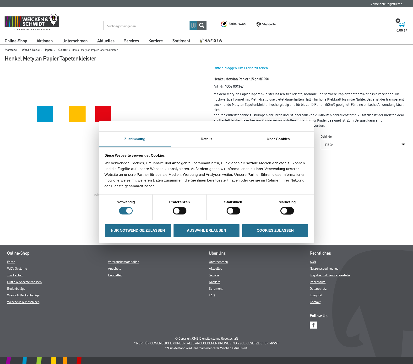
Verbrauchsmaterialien (123, 261)
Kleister (62, 50)
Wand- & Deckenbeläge (23, 295)
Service (214, 275)
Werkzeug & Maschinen (23, 301)
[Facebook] (313, 324)
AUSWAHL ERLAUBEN (206, 231)
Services (131, 40)
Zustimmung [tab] (135, 139)
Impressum (318, 281)
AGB (313, 261)
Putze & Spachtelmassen (24, 281)
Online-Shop (16, 40)
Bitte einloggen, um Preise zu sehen (241, 67)
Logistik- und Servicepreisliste (330, 275)
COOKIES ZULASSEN (275, 231)
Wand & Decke (31, 50)
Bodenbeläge (16, 288)
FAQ (212, 295)
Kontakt (315, 301)
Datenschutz (318, 288)
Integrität (316, 295)
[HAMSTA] (212, 40)
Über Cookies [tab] (278, 139)
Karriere (155, 40)
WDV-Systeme (17, 268)
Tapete (49, 50)
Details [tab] (206, 139)
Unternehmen (75, 40)
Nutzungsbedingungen (325, 268)
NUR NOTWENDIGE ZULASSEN (138, 231)
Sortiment (181, 40)
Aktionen (45, 40)
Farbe (11, 261)
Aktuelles (105, 40)
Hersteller (115, 275)
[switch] (180, 211)
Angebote (114, 268)
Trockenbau (15, 275)
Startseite (11, 50)
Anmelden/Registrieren (386, 3)
